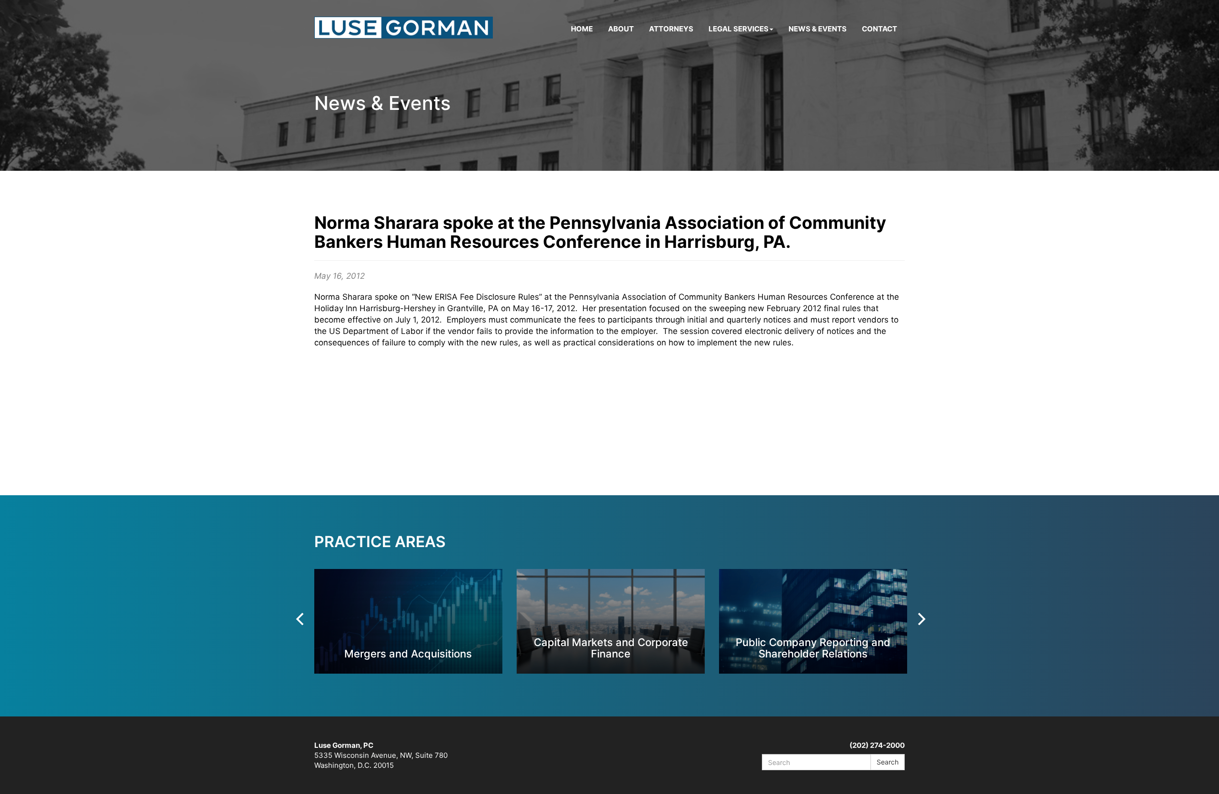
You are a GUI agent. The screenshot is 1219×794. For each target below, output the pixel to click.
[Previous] (300, 618)
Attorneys (671, 28)
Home (582, 28)
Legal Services (739, 28)
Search (888, 762)
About (621, 28)
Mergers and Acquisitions (408, 653)
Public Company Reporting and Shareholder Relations (813, 647)
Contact (879, 28)
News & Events (818, 28)
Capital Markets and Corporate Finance (611, 647)
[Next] (920, 618)
